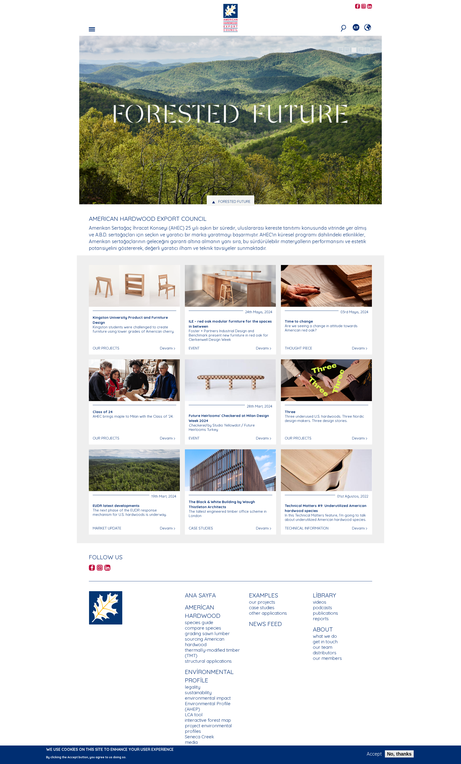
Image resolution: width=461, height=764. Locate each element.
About (323, 629)
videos (319, 602)
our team (322, 647)
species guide (199, 622)
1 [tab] (340, 50)
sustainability (198, 692)
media (191, 742)
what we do (325, 636)
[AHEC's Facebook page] (357, 7)
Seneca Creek (199, 737)
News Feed (265, 623)
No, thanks (399, 754)
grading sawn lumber (207, 633)
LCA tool (194, 714)
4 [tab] (360, 50)
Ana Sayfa (200, 595)
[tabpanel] (230, 121)
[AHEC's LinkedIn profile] (369, 7)
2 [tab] (347, 50)
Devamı (166, 348)
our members (327, 658)
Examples (263, 595)
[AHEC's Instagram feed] (363, 7)
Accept (374, 754)
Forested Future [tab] (234, 201)
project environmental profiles (208, 728)
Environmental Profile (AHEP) (207, 706)
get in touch (325, 641)
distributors (324, 653)
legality (192, 687)
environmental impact (208, 698)
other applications (268, 613)
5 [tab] (367, 50)
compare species (203, 628)
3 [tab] (354, 50)
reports (321, 618)
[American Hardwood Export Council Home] (230, 17)
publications (325, 613)
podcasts (322, 607)
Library (324, 595)
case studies (261, 607)
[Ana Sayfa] (105, 607)
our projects (262, 602)
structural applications (208, 661)
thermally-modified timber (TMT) (212, 652)
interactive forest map (208, 720)
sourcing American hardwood (204, 641)
